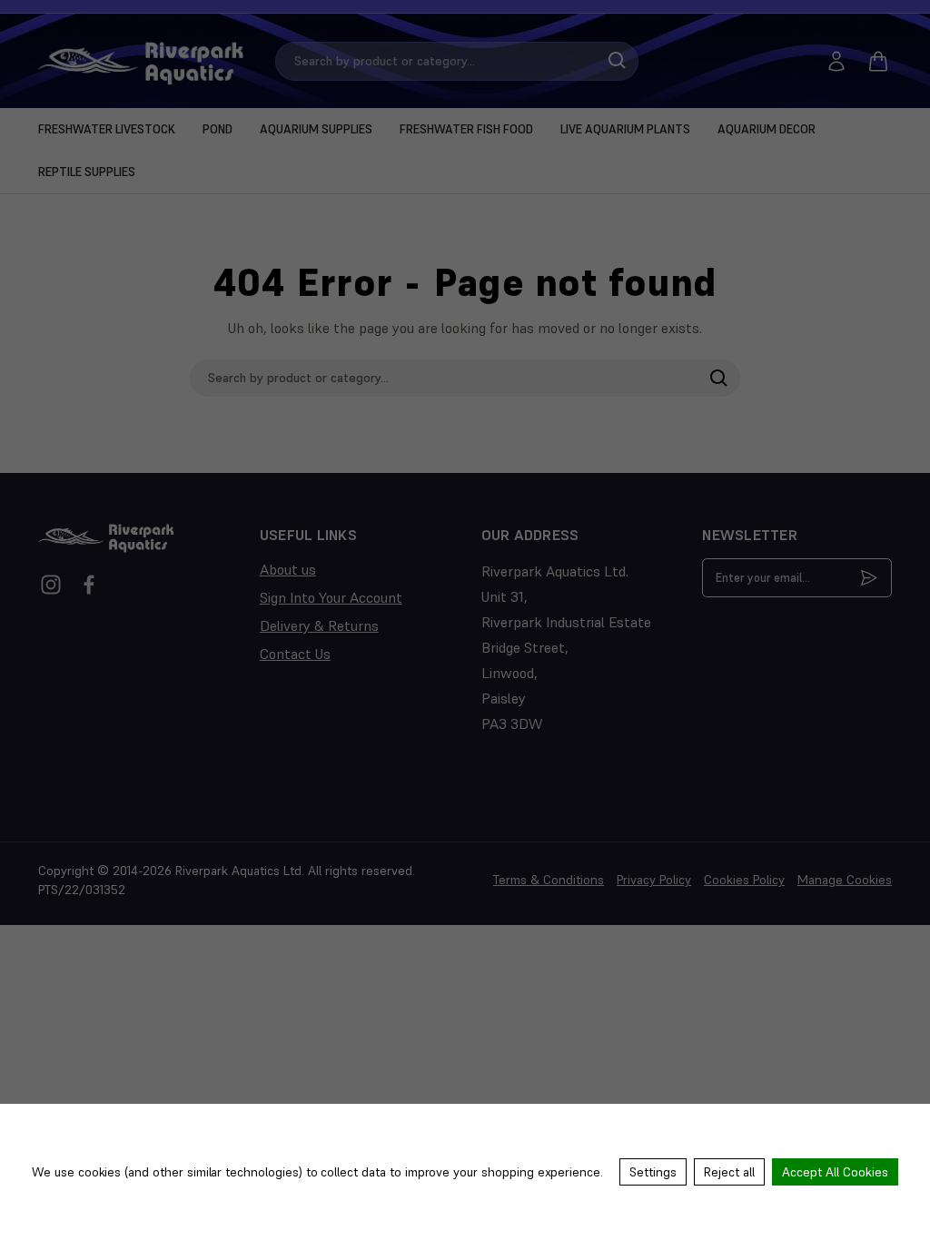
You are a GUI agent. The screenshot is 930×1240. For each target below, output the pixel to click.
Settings (653, 1172)
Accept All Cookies (835, 1172)
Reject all (729, 1172)
